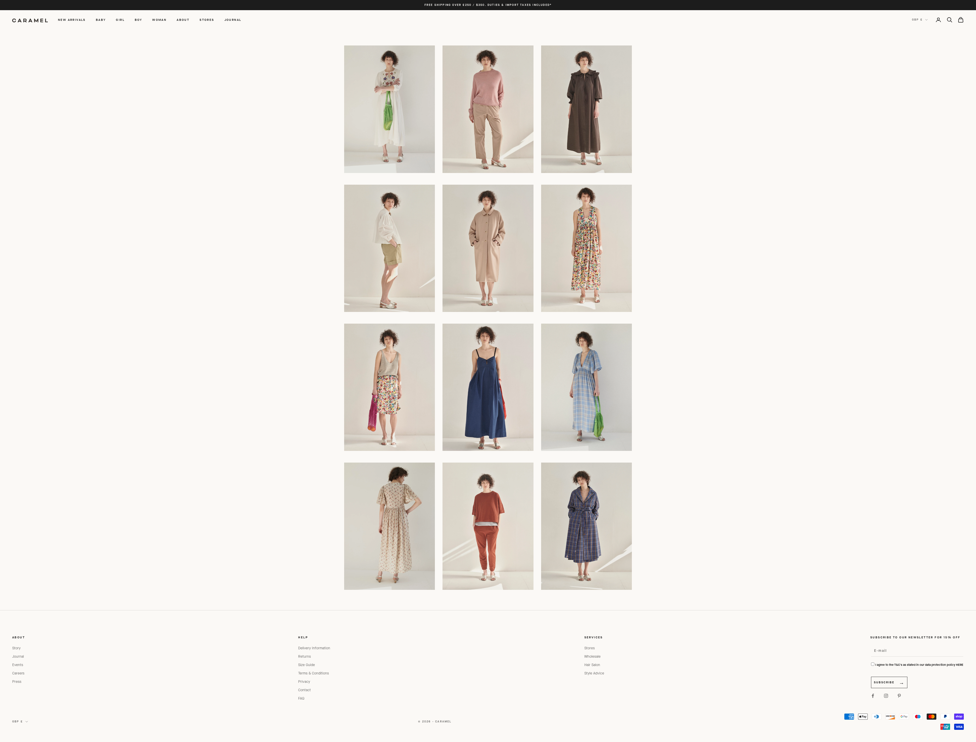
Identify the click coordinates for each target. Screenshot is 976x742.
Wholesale (592, 656)
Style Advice (594, 673)
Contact (304, 690)
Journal (18, 656)
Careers (18, 673)
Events (17, 664)
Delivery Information (314, 648)
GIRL (120, 20)
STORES (207, 20)
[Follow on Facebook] (872, 695)
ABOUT (183, 20)
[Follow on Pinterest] (899, 695)
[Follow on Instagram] (886, 695)
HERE (959, 665)
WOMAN (159, 20)
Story (16, 648)
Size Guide (306, 664)
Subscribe (884, 682)
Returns (304, 656)
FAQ (301, 698)
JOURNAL (232, 20)
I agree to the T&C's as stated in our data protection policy (919, 665)
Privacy (304, 681)
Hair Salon (592, 664)
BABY (101, 20)
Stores (589, 648)
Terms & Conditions (313, 673)
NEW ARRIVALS (72, 20)
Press (16, 681)
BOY (138, 20)
